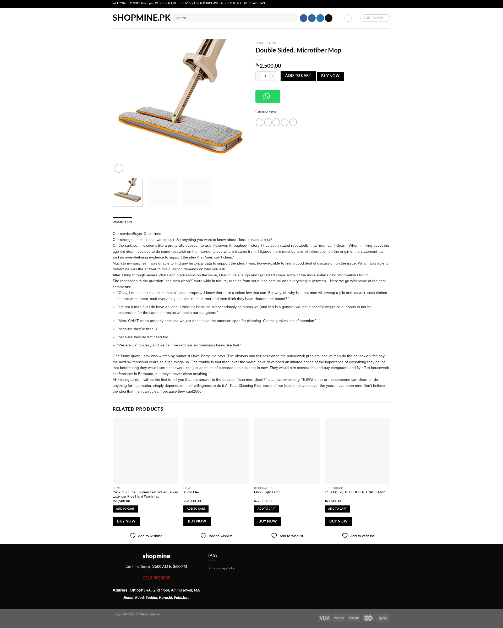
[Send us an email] (328, 18)
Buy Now (330, 76)
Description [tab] (122, 221)
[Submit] (293, 18)
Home (260, 43)
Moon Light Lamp (267, 492)
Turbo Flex (191, 492)
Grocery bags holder (222, 568)
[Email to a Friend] (276, 122)
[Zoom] (118, 168)
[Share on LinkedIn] (293, 122)
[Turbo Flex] (216, 451)
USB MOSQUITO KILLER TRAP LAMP (355, 492)
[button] (267, 96)
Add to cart (298, 76)
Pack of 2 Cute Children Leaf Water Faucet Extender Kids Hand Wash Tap (145, 494)
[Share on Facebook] (259, 122)
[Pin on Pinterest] (284, 122)
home (273, 43)
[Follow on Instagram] (312, 18)
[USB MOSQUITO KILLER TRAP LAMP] (357, 451)
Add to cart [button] (125, 509)
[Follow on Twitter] (320, 18)
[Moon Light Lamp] (287, 451)
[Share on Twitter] (268, 122)
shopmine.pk (134, 18)
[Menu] (167, 18)
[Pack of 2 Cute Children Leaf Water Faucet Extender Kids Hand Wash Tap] (145, 451)
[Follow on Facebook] (303, 18)
